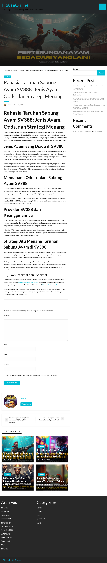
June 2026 (4, 508)
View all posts (26, 404)
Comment (7, 315)
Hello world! (98, 131)
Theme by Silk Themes (12, 560)
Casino (39, 508)
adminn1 (10, 105)
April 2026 (5, 511)
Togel (39, 522)
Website (6, 364)
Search (75, 69)
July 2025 (4, 545)
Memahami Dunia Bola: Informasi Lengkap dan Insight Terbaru (14, 481)
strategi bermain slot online (28, 282)
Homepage (7, 70)
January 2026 (6, 522)
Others (15, 70)
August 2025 (5, 541)
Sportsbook (41, 519)
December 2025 (7, 526)
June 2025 (4, 548)
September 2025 (7, 537)
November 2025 (7, 530)
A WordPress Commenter (82, 131)
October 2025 (6, 534)
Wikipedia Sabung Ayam (51, 285)
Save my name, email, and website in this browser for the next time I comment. (31, 375)
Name (6, 344)
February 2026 (6, 519)
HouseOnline (15, 5)
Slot (38, 515)
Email (6, 354)
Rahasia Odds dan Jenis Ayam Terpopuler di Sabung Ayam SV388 (50, 481)
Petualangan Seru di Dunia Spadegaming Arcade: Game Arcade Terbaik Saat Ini (51, 453)
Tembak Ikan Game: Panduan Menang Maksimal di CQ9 (17, 454)
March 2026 (5, 515)
